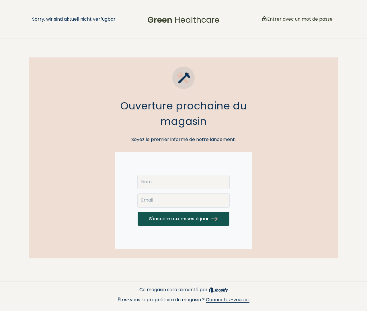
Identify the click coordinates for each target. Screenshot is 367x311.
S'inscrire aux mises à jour (179, 218)
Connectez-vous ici (227, 299)
